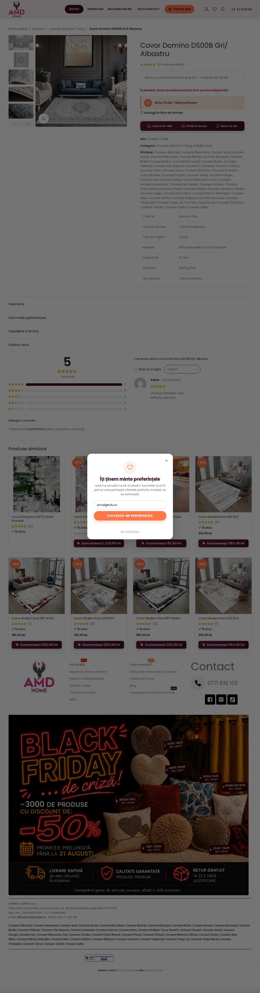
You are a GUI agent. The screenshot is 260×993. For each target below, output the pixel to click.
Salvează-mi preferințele (130, 516)
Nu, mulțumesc (130, 531)
